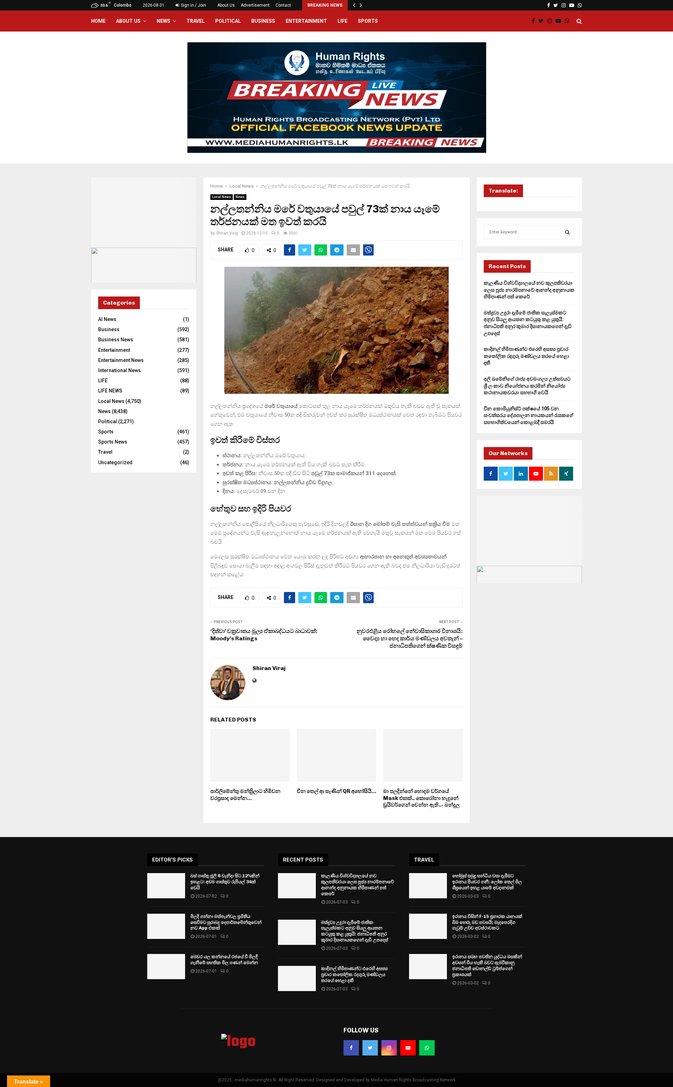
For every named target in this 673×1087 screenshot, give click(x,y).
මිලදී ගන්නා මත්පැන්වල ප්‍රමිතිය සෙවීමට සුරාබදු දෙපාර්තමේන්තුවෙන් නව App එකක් (225, 922)
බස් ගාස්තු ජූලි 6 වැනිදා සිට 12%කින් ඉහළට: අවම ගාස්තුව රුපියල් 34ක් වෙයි (224, 881)
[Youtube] (560, 21)
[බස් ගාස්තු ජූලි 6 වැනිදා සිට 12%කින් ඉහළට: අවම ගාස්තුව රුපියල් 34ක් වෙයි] (166, 885)
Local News (221, 197)
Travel (195, 21)
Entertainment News (121, 360)
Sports (368, 21)
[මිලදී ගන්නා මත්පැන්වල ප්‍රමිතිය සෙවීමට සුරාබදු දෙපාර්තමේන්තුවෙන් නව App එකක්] (166, 926)
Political (228, 21)
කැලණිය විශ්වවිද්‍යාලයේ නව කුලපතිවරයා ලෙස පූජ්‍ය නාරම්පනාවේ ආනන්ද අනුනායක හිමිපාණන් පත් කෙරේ (529, 289)
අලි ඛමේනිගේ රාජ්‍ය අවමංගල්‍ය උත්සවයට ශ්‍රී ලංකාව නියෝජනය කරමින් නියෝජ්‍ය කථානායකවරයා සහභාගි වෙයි (527, 385)
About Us (226, 5)
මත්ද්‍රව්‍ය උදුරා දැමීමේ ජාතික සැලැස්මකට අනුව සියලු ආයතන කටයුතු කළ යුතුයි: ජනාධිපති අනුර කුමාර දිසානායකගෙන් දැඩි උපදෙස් (354, 931)
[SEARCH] (567, 232)
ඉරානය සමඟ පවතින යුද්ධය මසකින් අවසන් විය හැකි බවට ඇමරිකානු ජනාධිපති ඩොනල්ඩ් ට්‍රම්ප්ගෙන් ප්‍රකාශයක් (487, 965)
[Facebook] (535, 21)
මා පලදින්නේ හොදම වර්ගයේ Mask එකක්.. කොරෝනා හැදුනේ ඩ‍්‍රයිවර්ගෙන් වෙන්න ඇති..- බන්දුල (421, 798)
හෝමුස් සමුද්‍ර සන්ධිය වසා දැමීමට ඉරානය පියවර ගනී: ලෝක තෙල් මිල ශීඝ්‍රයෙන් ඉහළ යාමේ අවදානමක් (487, 881)
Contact (283, 5)
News (163, 21)
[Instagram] (551, 21)
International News (119, 370)
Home (98, 21)
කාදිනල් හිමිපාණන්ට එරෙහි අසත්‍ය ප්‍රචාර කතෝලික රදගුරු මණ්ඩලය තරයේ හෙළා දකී (526, 355)
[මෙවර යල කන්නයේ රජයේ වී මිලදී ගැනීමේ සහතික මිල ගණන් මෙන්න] (166, 966)
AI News (107, 319)
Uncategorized (115, 462)
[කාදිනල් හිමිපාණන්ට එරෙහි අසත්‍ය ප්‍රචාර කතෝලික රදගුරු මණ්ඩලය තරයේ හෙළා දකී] (297, 978)
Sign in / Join (193, 5)
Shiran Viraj (227, 233)
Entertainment (306, 21)
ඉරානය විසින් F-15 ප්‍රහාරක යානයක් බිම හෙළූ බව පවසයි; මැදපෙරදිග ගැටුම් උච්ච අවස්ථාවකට (487, 922)
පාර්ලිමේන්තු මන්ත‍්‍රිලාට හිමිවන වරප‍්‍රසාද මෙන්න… (245, 794)
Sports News (112, 442)
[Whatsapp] (569, 21)
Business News (115, 339)
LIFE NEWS (110, 390)
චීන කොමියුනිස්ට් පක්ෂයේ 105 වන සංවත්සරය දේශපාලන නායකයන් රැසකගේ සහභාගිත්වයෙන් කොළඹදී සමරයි (528, 415)
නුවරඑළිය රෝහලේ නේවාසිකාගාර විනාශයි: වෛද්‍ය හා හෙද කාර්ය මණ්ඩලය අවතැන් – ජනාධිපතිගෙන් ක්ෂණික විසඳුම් (409, 638)
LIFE (342, 21)
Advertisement (255, 5)
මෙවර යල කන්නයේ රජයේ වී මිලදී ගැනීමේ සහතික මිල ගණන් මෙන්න (224, 959)
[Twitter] (542, 21)
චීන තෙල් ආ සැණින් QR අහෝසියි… (336, 791)
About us (128, 21)
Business (263, 21)
